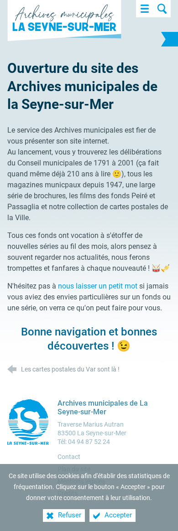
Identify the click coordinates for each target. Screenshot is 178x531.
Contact (69, 457)
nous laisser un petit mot (96, 286)
